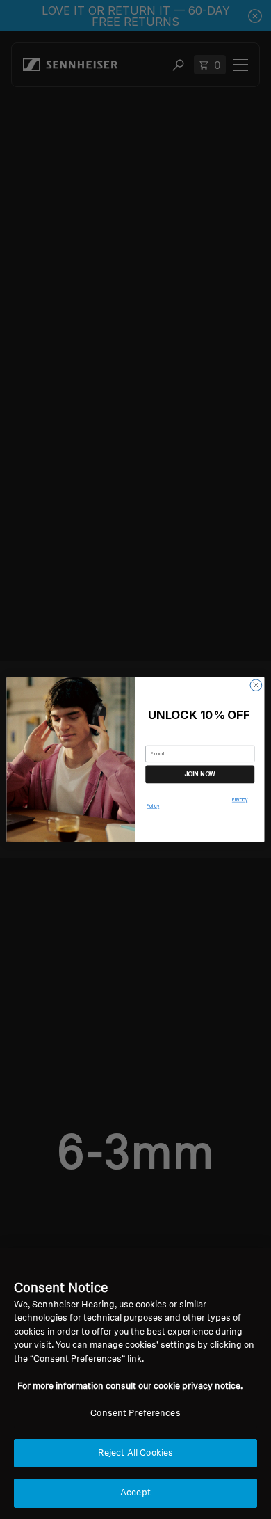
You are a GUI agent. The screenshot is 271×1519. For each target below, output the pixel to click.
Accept (135, 1492)
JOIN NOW (199, 774)
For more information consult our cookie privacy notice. (130, 1386)
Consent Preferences (135, 1413)
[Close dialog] (256, 685)
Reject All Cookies (135, 1453)
